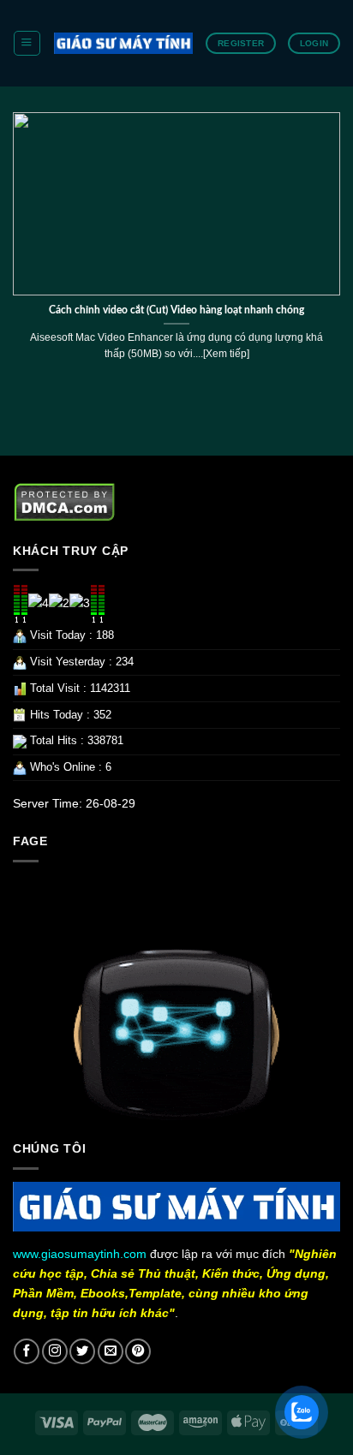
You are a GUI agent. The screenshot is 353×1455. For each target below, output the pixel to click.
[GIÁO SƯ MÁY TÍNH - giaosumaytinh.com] (123, 43)
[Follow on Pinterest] (138, 1351)
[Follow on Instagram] (55, 1351)
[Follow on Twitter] (82, 1351)
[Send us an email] (110, 1351)
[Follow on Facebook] (26, 1351)
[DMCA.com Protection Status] (65, 502)
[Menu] (26, 43)
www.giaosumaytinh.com (80, 1254)
